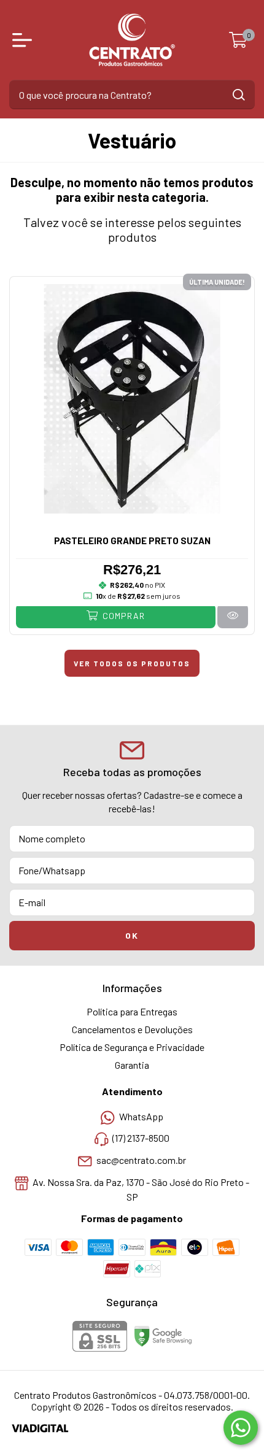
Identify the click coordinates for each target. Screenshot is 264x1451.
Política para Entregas (132, 1011)
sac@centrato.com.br (141, 1160)
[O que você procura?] (239, 95)
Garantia (132, 1065)
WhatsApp (141, 1116)
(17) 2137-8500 (140, 1138)
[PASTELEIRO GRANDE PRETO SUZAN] (232, 616)
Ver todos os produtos (132, 663)
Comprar (122, 615)
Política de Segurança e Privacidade (132, 1047)
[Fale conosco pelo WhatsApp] (240, 1428)
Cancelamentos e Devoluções (132, 1029)
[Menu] (24, 40)
